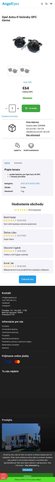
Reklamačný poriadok (10, 345)
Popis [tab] (7, 163)
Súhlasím (27, 476)
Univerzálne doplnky (10, 329)
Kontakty (5, 326)
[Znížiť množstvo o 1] (6, 108)
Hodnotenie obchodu (27, 204)
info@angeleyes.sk (9, 298)
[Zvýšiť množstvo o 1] (18, 108)
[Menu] (51, 3)
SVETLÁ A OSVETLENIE (30, 184)
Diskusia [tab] (18, 163)
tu (38, 465)
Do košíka (33, 108)
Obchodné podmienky (10, 339)
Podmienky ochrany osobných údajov (17, 342)
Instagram (6, 306)
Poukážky (6, 335)
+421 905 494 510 (9, 300)
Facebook (6, 303)
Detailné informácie (10, 116)
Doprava (5, 348)
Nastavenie (27, 470)
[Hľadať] (42, 4)
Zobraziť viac (27, 279)
